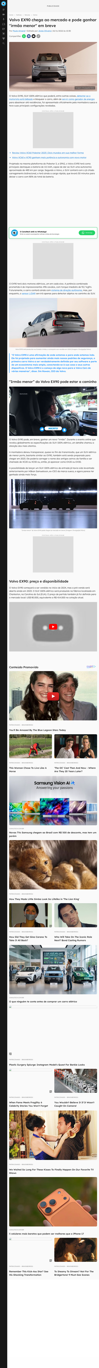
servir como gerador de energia (78, 99)
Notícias (19, 15)
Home (11, 15)
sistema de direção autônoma (66, 290)
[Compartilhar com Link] (38, 36)
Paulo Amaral (19, 31)
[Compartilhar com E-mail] (33, 36)
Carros (35, 15)
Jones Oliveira (44, 31)
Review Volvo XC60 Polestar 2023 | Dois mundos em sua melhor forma (48, 152)
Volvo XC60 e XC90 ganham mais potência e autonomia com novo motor (49, 157)
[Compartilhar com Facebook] (29, 36)
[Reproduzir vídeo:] (53, 626)
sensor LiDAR (28, 293)
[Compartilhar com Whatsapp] (24, 36)
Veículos (27, 15)
